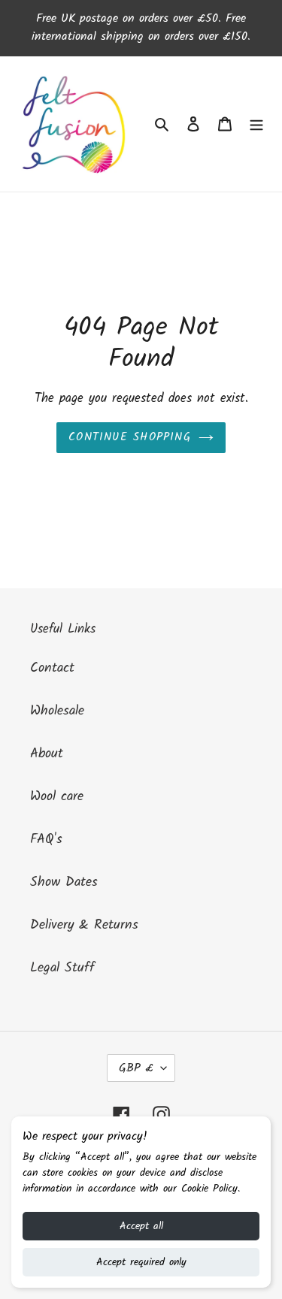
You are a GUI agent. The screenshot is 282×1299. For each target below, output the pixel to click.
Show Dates (64, 882)
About (46, 754)
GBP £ (136, 1068)
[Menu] (256, 124)
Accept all (141, 1226)
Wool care (56, 797)
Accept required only (141, 1262)
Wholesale (57, 711)
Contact (52, 668)
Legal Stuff (62, 968)
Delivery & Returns (84, 925)
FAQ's (46, 839)
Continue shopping (129, 437)
